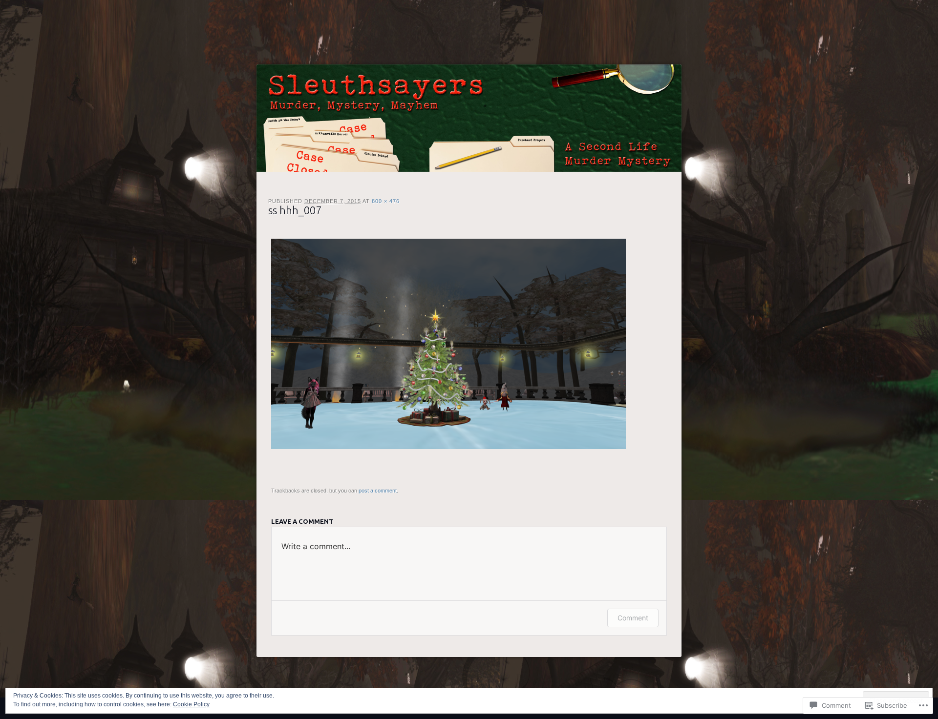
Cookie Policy (191, 704)
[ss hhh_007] (448, 447)
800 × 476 (386, 201)
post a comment (378, 490)
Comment (633, 618)
